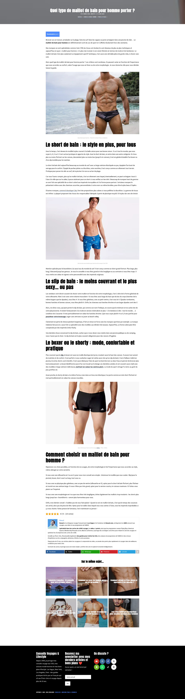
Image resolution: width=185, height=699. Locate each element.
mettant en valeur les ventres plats (89, 367)
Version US (74, 692)
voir (56, 34)
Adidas (98, 448)
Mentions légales (66, 692)
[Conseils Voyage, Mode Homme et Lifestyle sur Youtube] (96, 661)
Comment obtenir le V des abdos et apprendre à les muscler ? (124, 581)
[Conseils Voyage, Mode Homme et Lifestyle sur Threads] (113, 667)
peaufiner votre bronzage (56, 316)
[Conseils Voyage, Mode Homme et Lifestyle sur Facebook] (108, 661)
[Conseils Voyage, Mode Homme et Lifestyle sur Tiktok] (108, 667)
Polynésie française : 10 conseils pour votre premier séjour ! (61, 581)
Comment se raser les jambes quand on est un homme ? (92, 581)
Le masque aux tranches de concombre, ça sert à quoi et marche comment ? (61, 612)
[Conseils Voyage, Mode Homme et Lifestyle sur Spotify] (96, 667)
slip (62, 355)
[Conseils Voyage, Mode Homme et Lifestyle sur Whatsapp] (102, 667)
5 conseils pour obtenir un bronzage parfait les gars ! (92, 613)
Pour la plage (102, 17)
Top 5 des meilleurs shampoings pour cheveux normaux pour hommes (124, 613)
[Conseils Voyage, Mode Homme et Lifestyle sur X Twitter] (113, 661)
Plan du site (58, 692)
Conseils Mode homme (90, 17)
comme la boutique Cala (68, 190)
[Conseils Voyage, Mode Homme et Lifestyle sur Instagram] (102, 661)
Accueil (80, 17)
